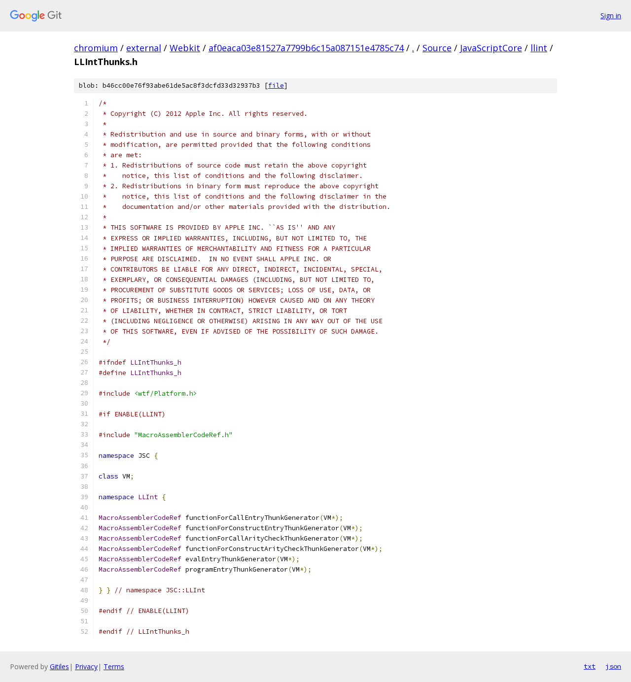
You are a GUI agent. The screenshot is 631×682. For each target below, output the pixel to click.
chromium (96, 48)
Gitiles (59, 666)
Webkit (185, 48)
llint (538, 48)
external (143, 48)
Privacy (86, 666)
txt (590, 666)
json (613, 666)
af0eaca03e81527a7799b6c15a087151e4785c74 (306, 48)
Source (437, 48)
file (276, 85)
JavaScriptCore (491, 48)
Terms (114, 666)
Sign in (610, 15)
